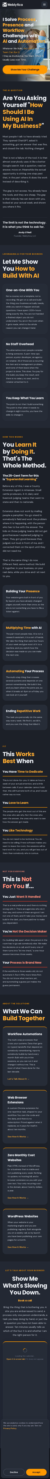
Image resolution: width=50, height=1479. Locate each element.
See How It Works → (18, 1136)
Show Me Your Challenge (25, 69)
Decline (14, 1472)
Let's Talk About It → (18, 1078)
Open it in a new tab (15, 1359)
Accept (36, 1472)
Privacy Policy (9, 1428)
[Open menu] (44, 4)
